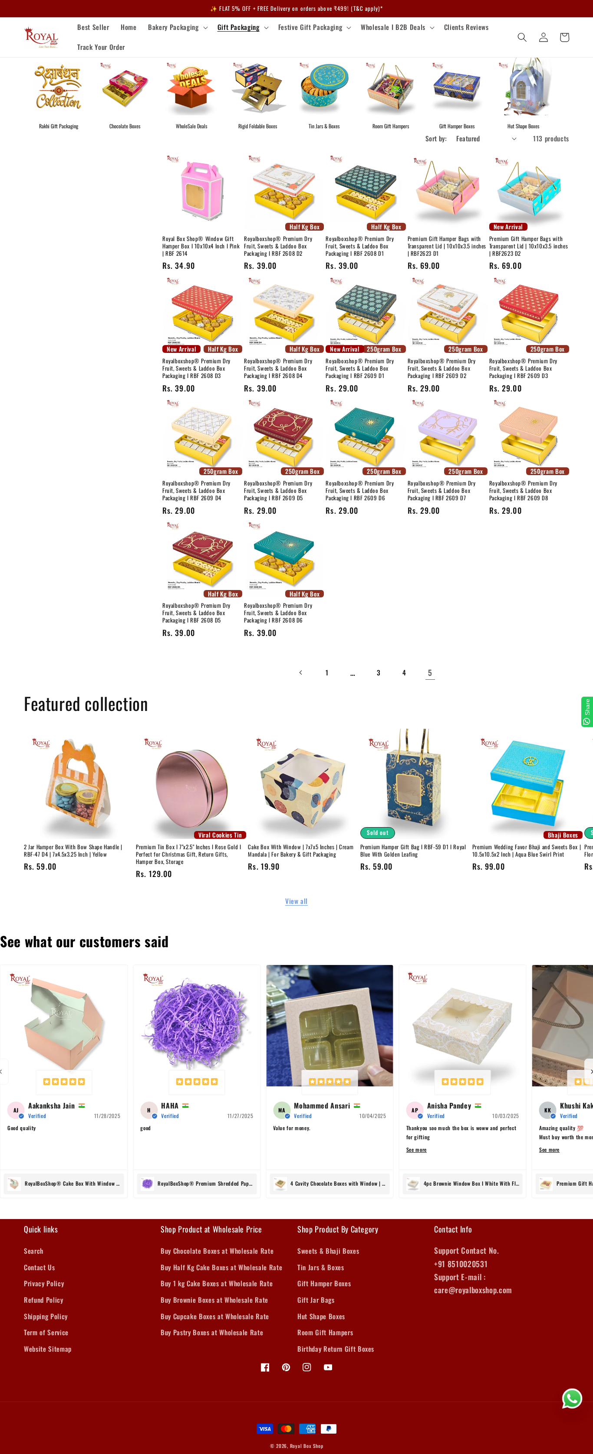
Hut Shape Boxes (523, 126)
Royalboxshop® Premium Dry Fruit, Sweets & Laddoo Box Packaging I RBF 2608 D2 (278, 246)
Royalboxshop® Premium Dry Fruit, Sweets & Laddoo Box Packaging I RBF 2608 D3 (196, 368)
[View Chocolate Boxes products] (125, 86)
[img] (64, 1082)
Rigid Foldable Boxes (257, 126)
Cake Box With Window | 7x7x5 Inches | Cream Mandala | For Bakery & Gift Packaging (300, 850)
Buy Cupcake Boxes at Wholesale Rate (215, 1316)
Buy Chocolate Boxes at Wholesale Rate (217, 1250)
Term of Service (46, 1332)
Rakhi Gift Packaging (58, 126)
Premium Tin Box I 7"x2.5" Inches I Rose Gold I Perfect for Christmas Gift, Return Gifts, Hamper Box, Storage (188, 854)
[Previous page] (301, 672)
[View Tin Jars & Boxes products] (324, 86)
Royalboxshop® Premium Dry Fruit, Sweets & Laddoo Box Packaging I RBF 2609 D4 (196, 490)
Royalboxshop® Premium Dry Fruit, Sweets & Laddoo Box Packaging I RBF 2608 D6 (278, 613)
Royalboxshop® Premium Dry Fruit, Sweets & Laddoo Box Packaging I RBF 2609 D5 (278, 490)
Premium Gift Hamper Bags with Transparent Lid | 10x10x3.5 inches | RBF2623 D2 (528, 246)
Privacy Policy (44, 1283)
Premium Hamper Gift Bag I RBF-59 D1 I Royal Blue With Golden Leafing (413, 850)
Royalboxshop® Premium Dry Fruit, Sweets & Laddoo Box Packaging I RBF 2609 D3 (523, 368)
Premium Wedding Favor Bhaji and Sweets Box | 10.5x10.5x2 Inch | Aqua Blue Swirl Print (526, 850)
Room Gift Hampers (390, 126)
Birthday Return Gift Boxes (335, 1348)
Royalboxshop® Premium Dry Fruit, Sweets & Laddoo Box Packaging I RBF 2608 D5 (196, 613)
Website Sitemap (48, 1348)
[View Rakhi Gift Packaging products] (58, 86)
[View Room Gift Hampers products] (390, 86)
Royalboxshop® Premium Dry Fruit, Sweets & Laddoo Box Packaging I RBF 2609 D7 (442, 490)
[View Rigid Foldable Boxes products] (258, 86)
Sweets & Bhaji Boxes (328, 1250)
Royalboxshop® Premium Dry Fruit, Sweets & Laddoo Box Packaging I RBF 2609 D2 (442, 368)
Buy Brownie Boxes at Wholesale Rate (214, 1299)
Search (33, 1250)
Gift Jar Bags (316, 1299)
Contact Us (39, 1267)
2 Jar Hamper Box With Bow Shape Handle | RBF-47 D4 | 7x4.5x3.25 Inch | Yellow (73, 850)
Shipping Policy (46, 1316)
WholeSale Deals (191, 126)
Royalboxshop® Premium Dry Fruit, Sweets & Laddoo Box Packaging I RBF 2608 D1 (360, 246)
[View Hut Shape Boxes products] (523, 86)
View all (296, 901)
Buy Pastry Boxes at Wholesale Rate (212, 1332)
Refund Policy (43, 1299)
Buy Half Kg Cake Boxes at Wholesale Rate (221, 1267)
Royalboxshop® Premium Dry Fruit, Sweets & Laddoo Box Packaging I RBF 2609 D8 (523, 490)
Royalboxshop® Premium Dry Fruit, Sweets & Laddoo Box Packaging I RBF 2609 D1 (360, 368)
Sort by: (436, 138)
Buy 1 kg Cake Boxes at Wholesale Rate (217, 1283)
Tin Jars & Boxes (324, 126)
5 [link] (430, 672)
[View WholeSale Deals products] (191, 86)
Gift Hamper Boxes (456, 126)
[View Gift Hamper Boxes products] (457, 86)
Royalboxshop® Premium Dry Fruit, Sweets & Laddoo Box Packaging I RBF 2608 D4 (278, 368)
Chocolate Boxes (124, 126)
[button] (176, 27)
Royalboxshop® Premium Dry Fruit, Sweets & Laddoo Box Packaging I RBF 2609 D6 (360, 490)
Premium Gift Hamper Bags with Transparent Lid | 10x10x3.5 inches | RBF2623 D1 (447, 246)
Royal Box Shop (306, 1445)
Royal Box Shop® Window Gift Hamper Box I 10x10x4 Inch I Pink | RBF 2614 (201, 246)
